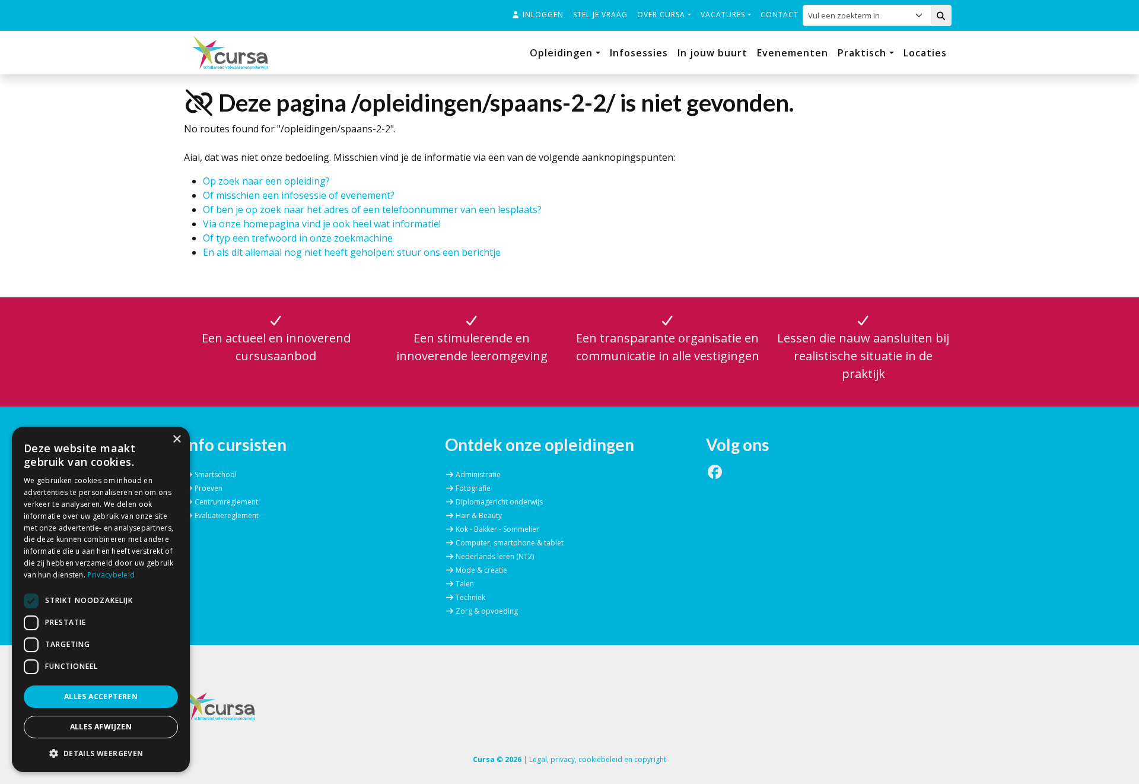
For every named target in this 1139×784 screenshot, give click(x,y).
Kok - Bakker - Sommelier (497, 529)
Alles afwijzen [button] (101, 727)
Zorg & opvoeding (487, 611)
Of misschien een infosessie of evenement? (298, 195)
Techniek (470, 597)
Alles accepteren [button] (101, 696)
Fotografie (473, 488)
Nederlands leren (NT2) (495, 556)
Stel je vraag (600, 14)
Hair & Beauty (479, 515)
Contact (779, 14)
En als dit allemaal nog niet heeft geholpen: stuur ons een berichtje (352, 252)
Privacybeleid (111, 575)
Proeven (208, 488)
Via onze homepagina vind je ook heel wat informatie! (322, 223)
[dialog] (101, 599)
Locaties (925, 52)
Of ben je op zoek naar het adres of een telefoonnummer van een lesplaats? (372, 209)
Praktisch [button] (863, 52)
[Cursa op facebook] (715, 474)
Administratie (478, 474)
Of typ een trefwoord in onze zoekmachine (298, 238)
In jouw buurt (712, 52)
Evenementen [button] (792, 52)
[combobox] (858, 15)
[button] (101, 753)
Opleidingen (563, 52)
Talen (465, 584)
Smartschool (216, 474)
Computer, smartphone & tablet (510, 543)
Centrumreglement (226, 502)
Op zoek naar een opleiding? (266, 181)
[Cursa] (230, 52)
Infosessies (639, 52)
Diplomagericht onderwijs (499, 502)
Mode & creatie (481, 570)
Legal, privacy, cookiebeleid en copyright (597, 759)
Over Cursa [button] (662, 14)
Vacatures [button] (724, 14)
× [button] (176, 439)
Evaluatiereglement (227, 515)
